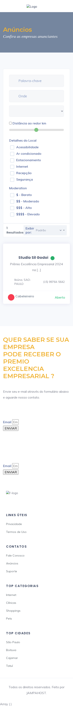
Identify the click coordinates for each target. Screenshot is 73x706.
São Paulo (13, 642)
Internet (22, 166)
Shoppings (13, 610)
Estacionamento (28, 160)
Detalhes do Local (22, 140)
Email (7, 422)
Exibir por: (30, 230)
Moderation (18, 188)
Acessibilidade (27, 147)
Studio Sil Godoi (33, 257)
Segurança (24, 179)
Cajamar (12, 658)
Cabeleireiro (24, 296)
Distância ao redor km (29, 123)
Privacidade (14, 524)
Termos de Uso (16, 532)
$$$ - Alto (24, 208)
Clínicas (11, 603)
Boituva (11, 650)
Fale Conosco (15, 555)
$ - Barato (24, 195)
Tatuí (9, 666)
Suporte (11, 571)
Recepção (24, 173)
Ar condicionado (28, 154)
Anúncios (12, 563)
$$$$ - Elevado (28, 214)
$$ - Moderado (27, 201)
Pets (9, 618)
